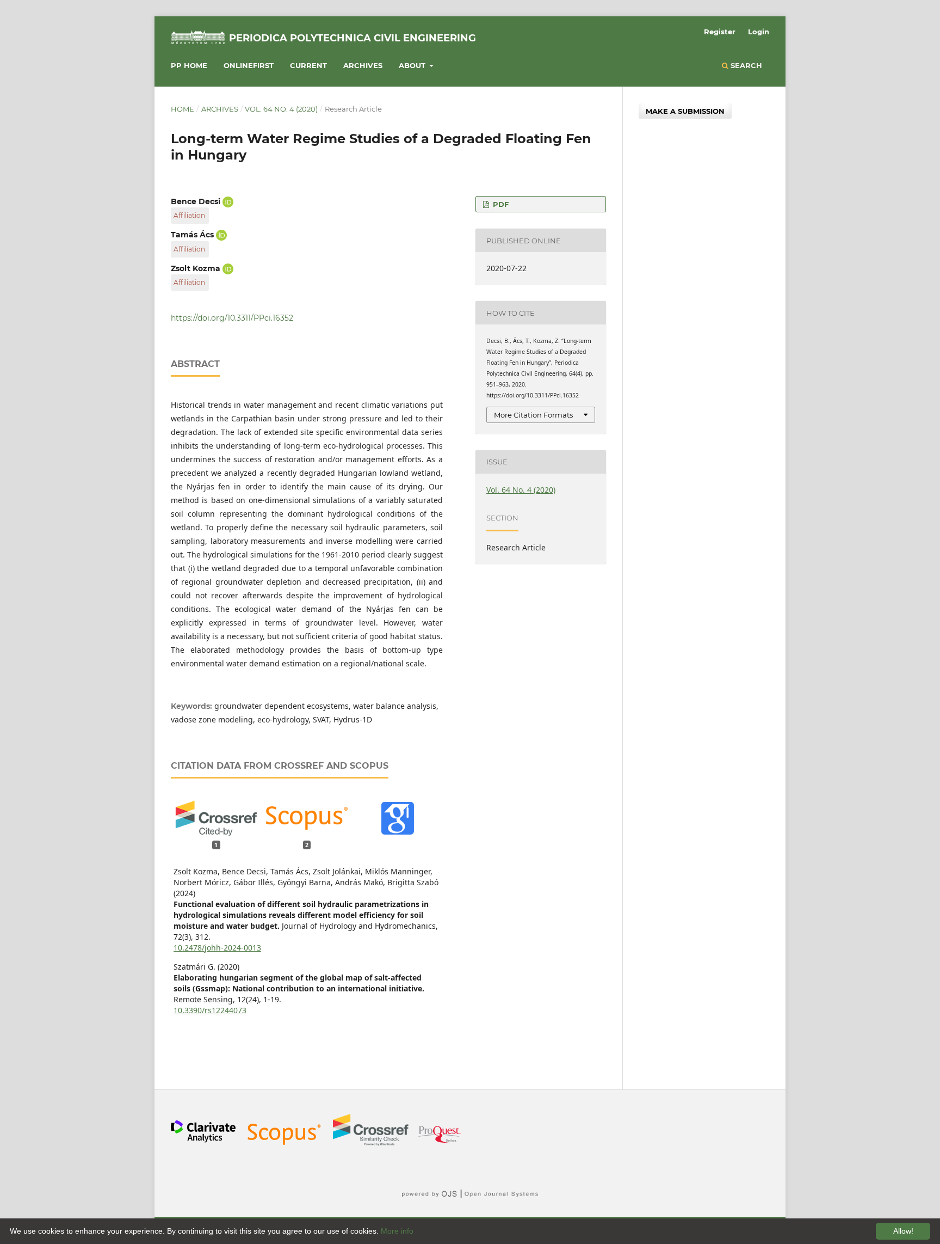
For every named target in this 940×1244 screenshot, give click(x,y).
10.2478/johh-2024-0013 (217, 947)
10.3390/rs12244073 (210, 1010)
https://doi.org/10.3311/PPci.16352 (232, 318)
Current (308, 65)
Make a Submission (685, 111)
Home (182, 109)
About (413, 65)
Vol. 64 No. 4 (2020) (281, 109)
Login (758, 31)
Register (719, 31)
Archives (362, 65)
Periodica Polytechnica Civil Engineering (352, 38)
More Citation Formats (533, 414)
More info (397, 1231)
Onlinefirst (249, 65)
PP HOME (189, 65)
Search (745, 65)
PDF (500, 204)
